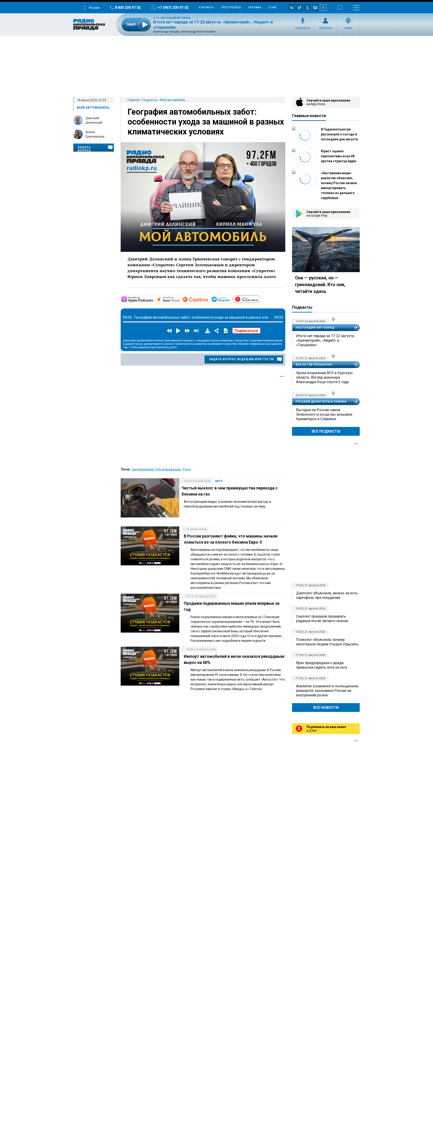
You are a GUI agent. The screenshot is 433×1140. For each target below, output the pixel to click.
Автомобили (142, 469)
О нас (273, 7)
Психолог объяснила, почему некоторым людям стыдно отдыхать (327, 641)
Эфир (348, 28)
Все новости (326, 707)
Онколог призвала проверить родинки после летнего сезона (322, 618)
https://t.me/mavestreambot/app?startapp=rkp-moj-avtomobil (230, 299)
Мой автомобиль (172, 100)
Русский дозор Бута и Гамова (321, 401)
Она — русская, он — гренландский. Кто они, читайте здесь (320, 284)
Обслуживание (168, 469)
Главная (134, 100)
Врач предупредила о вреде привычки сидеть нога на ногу (321, 665)
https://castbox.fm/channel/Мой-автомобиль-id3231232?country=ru (208, 299)
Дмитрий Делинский (93, 120)
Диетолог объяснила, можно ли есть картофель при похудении (327, 595)
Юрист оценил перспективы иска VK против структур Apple (338, 156)
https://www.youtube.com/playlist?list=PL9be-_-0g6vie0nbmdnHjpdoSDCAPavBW (260, 298)
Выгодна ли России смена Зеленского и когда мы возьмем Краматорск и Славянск (324, 414)
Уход (186, 469)
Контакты (206, 7)
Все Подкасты (326, 431)
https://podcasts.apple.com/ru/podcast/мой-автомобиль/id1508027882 (153, 299)
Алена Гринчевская (94, 134)
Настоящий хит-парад (175, 18)
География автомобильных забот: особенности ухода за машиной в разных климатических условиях (206, 122)
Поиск (340, 7)
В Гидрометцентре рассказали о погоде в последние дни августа (339, 134)
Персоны (325, 28)
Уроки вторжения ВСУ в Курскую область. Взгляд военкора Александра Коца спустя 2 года (324, 377)
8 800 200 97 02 (128, 7)
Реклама (255, 7)
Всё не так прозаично (314, 364)
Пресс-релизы (231, 7)
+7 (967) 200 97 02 (173, 7)
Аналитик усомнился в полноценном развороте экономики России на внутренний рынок (327, 690)
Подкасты (302, 28)
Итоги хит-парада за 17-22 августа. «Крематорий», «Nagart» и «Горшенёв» (325, 340)
